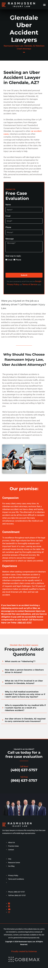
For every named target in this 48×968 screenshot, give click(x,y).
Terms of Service (29, 284)
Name (8, 205)
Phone (8, 227)
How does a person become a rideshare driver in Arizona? (24, 671)
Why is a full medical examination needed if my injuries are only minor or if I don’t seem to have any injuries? (25, 694)
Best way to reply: (13, 256)
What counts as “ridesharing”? (20, 661)
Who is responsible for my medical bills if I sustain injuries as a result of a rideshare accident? (25, 707)
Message (9, 239)
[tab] (24, 661)
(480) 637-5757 (24, 623)
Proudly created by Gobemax (24, 951)
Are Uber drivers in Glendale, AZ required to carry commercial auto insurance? (25, 720)
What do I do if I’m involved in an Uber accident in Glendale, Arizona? (24, 682)
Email (7, 216)
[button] (44, 5)
